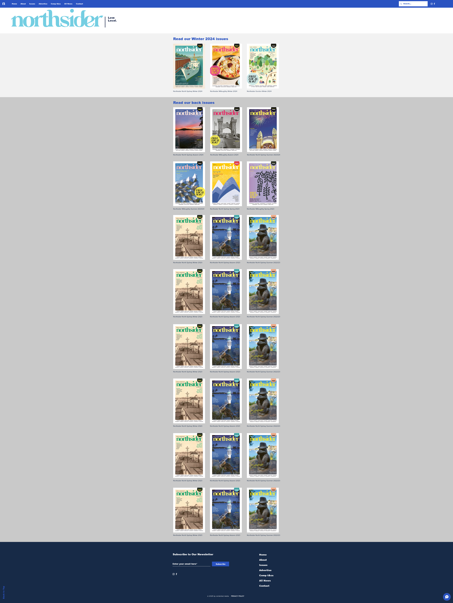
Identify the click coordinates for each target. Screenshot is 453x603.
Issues (263, 565)
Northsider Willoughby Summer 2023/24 (188, 209)
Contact (264, 585)
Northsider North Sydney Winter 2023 (187, 262)
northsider (55, 19)
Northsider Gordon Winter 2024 (259, 91)
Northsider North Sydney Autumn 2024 (188, 155)
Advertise (265, 570)
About (263, 560)
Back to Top (4, 592)
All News (265, 580)
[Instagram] (431, 3)
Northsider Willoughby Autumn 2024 (224, 155)
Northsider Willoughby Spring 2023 (260, 209)
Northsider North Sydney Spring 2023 (224, 209)
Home (263, 554)
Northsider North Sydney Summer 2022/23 (263, 262)
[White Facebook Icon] (176, 574)
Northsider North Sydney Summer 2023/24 (263, 155)
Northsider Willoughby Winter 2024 (223, 91)
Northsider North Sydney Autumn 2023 (225, 262)
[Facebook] (434, 3)
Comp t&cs (266, 575)
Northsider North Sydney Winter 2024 (187, 91)
